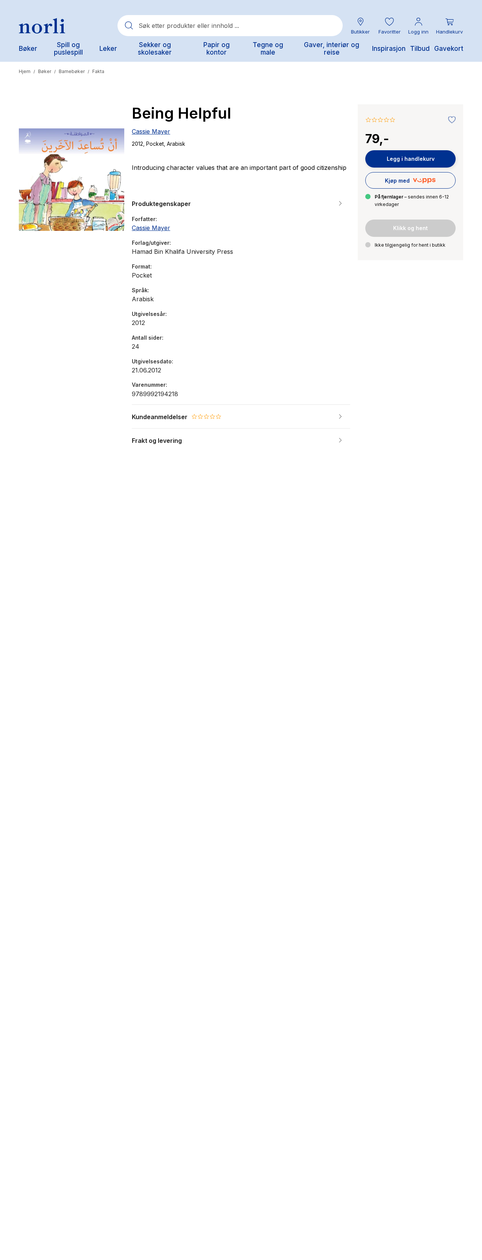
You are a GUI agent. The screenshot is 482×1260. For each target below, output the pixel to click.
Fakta (98, 71)
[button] (389, 25)
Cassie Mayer (151, 131)
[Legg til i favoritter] (450, 120)
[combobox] (230, 25)
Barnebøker (72, 71)
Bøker (44, 71)
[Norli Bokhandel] (42, 26)
